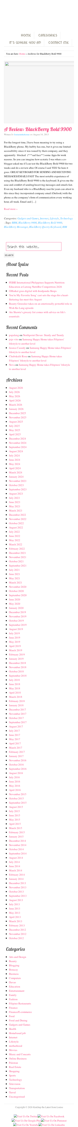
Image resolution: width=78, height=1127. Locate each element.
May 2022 (14, 540)
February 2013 (17, 925)
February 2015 (17, 832)
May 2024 (14, 464)
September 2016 (18, 769)
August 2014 (16, 857)
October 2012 (16, 938)
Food (12, 1016)
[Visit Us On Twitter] (26, 1116)
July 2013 (14, 904)
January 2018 (16, 705)
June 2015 (14, 815)
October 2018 (16, 671)
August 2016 (16, 773)
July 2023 (14, 498)
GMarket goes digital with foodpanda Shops (33, 291)
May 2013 (14, 913)
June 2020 (14, 599)
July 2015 (14, 811)
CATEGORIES (47, 35)
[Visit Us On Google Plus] (26, 1120)
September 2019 (18, 625)
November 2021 (17, 557)
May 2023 (14, 506)
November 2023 (17, 481)
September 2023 (18, 489)
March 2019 (15, 650)
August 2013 (16, 900)
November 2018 (17, 667)
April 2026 (15, 400)
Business (14, 974)
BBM (14, 222)
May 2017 (14, 739)
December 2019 (17, 612)
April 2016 (15, 790)
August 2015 (16, 807)
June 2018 (14, 684)
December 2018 (17, 663)
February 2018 (17, 701)
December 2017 (17, 709)
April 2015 (15, 824)
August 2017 (16, 726)
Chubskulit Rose (18, 356)
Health (12, 1029)
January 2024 (16, 476)
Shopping (14, 1071)
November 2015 (17, 794)
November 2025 (17, 417)
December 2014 (17, 841)
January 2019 (16, 658)
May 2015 (14, 819)
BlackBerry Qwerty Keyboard (45, 227)
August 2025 (16, 421)
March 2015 (15, 828)
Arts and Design (17, 957)
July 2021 (14, 570)
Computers (15, 978)
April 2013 (15, 917)
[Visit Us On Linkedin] (52, 1125)
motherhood (15, 1046)
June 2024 (14, 459)
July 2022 (14, 531)
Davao (12, 982)
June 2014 (14, 866)
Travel (12, 1092)
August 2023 (16, 493)
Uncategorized (17, 1096)
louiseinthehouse (22, 134)
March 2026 (15, 404)
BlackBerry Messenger (16, 227)
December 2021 (17, 553)
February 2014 (17, 874)
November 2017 (17, 714)
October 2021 (16, 561)
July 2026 (14, 392)
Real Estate (15, 1067)
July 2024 (14, 455)
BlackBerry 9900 (27, 222)
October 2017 (16, 718)
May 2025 (14, 430)
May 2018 (14, 688)
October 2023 (16, 485)
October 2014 (16, 849)
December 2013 (17, 883)
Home (22, 53)
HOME (26, 35)
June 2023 (14, 502)
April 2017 (15, 743)
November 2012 (17, 934)
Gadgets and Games (28, 218)
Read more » (11, 209)
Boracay (13, 969)
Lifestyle (54, 218)
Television (14, 1084)
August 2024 (16, 451)
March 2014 (15, 870)
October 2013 (16, 891)
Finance (13, 1007)
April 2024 (15, 468)
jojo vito (13, 339)
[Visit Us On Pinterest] (54, 1120)
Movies (13, 1050)
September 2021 (18, 565)
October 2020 (16, 591)
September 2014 (18, 853)
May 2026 (14, 396)
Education (14, 986)
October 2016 (16, 764)
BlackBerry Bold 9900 (50, 222)
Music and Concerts (20, 1054)
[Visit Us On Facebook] (51, 1116)
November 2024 (17, 443)
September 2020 (18, 595)
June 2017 (14, 735)
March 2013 (15, 921)
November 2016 (17, 760)
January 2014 (16, 879)
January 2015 (16, 836)
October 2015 (16, 798)
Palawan (13, 1063)
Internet (44, 218)
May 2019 (14, 642)
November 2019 (17, 616)
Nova (12, 365)
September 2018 (18, 675)
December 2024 (17, 438)
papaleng (14, 335)
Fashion (13, 999)
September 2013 (18, 896)
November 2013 (17, 887)
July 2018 (14, 680)
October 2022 (16, 523)
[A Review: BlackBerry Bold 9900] (39, 92)
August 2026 (16, 388)
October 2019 (16, 620)
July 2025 (14, 426)
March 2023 (15, 510)
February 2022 (17, 548)
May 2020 (14, 603)
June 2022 (14, 536)
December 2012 (17, 929)
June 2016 (14, 781)
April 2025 (15, 434)
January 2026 (16, 409)
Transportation (17, 1088)
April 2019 (15, 646)
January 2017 (16, 756)
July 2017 (14, 730)
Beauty (13, 961)
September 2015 (18, 802)
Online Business (18, 1058)
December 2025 (17, 413)
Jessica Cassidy (17, 348)
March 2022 (15, 544)
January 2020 (16, 608)
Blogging (14, 965)
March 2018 (15, 697)
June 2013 (14, 908)
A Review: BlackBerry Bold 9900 (38, 129)
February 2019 (17, 654)
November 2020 (17, 586)
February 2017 (17, 752)
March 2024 (15, 472)
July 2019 (14, 633)
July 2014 (14, 862)
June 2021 (14, 574)
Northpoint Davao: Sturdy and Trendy (43, 335)
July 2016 (14, 777)
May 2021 (14, 578)
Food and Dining (18, 1020)
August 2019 (16, 629)
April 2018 (15, 692)
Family (13, 995)
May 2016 (14, 785)
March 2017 (15, 747)
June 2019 (14, 637)
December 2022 (17, 515)
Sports (12, 1075)
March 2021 (15, 582)
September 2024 (18, 447)
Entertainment (16, 991)
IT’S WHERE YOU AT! (25, 43)
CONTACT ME (58, 43)
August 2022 (16, 527)
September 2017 (18, 722)
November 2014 (17, 845)
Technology (66, 218)
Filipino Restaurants (20, 1003)
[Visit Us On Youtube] (26, 1125)
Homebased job (17, 1033)
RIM (64, 227)
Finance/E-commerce (20, 1012)
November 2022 (17, 519)
